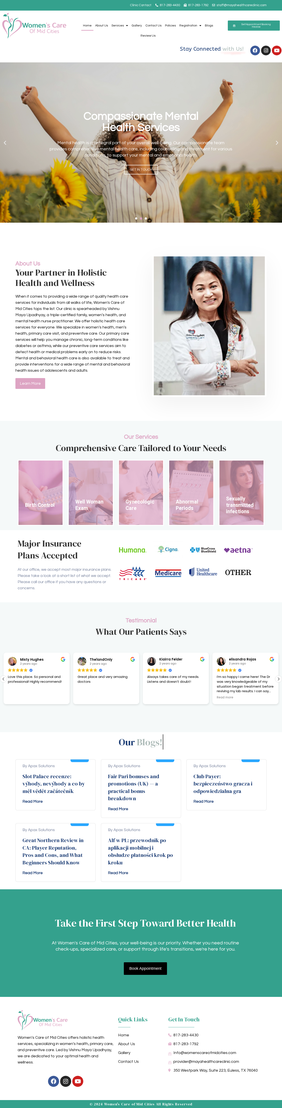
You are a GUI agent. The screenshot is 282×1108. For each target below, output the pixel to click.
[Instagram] (266, 50)
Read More (32, 801)
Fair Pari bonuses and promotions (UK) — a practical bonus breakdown (133, 787)
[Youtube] (277, 50)
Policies (170, 25)
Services (117, 25)
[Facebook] (255, 50)
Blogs (209, 25)
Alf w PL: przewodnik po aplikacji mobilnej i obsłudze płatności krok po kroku (140, 851)
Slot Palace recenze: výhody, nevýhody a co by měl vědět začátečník (53, 784)
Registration (188, 25)
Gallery (137, 25)
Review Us (148, 35)
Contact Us (153, 25)
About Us (101, 25)
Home (87, 25)
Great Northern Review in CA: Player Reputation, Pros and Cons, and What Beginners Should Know (52, 851)
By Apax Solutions (38, 766)
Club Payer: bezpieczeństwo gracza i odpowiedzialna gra (222, 784)
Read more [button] (225, 697)
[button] (5, 142)
